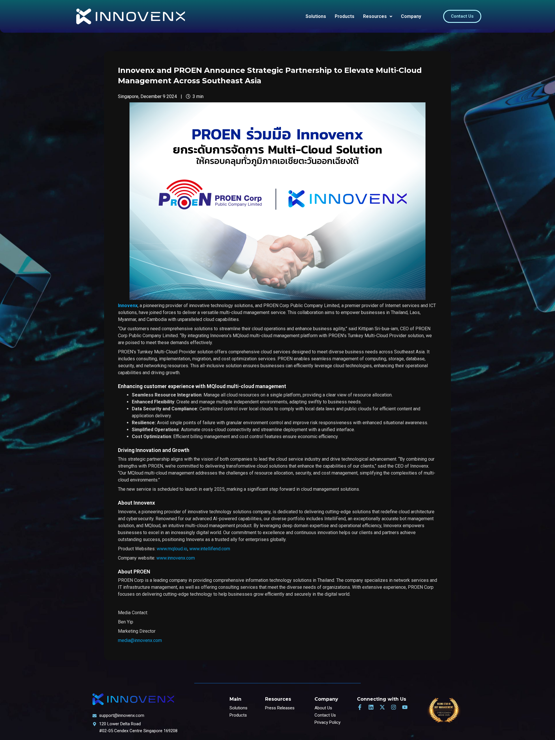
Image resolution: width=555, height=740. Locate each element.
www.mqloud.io (172, 548)
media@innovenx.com (140, 640)
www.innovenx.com (175, 558)
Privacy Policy (327, 722)
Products (344, 16)
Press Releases (280, 708)
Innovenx (128, 305)
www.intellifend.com (209, 548)
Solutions (316, 16)
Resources (375, 16)
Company (411, 16)
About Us (323, 708)
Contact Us (325, 715)
